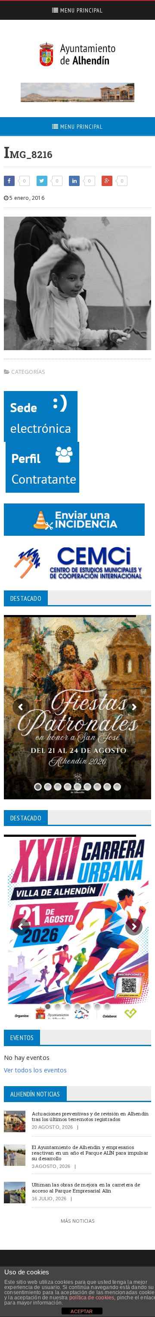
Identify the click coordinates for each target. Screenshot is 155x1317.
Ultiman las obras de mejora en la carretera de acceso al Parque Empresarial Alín (86, 1187)
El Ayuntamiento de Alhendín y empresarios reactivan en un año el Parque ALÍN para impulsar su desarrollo (90, 1153)
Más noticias (77, 1221)
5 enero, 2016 (26, 198)
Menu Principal (81, 10)
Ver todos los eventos (35, 1070)
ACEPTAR (82, 1311)
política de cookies (91, 1298)
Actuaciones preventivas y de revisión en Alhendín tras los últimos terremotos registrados (90, 1116)
